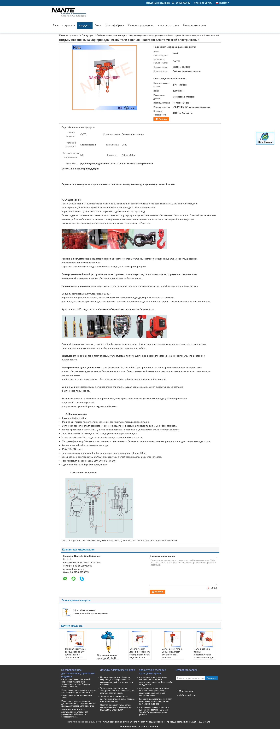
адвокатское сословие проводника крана (152, 672)
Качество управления (141, 25)
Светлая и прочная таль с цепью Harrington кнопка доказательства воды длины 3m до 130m (115, 707)
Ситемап (189, 691)
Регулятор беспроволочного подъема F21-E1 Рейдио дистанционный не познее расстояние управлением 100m (78, 694)
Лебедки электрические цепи (112, 35)
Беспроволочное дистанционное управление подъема (78, 672)
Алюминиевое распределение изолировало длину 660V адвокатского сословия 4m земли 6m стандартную (156, 681)
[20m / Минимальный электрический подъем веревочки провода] (66, 611)
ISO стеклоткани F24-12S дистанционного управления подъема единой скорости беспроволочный (74, 713)
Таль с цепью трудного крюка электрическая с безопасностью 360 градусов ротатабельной (117, 690)
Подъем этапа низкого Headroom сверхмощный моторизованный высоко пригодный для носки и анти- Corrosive (117, 681)
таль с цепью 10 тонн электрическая (83, 540)
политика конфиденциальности (84, 721)
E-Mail (180, 691)
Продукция (87, 35)
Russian (223, 2)
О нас (98, 25)
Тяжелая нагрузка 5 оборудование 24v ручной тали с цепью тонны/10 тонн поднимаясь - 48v (75, 656)
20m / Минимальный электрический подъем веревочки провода (91, 613)
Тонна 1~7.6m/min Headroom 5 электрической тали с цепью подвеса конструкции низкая (117, 699)
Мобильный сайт (188, 695)
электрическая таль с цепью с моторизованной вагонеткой (150, 540)
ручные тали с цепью (111, 540)
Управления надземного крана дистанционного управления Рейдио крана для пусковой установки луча (78, 703)
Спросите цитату (203, 2)
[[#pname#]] (104, 77)
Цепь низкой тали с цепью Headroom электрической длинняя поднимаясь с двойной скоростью (172, 656)
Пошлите (211, 678)
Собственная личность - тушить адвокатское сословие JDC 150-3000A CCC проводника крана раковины (154, 711)
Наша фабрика (115, 25)
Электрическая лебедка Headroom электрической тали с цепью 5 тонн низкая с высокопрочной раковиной (139, 658)
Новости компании (194, 25)
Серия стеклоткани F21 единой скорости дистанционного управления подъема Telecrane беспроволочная (75, 683)
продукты (84, 25)
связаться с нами (168, 25)
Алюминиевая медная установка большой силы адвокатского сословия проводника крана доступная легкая (154, 692)
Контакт (163, 119)
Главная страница (64, 25)
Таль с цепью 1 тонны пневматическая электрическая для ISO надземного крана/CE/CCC (204, 656)
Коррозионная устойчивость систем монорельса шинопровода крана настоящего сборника (155, 701)
